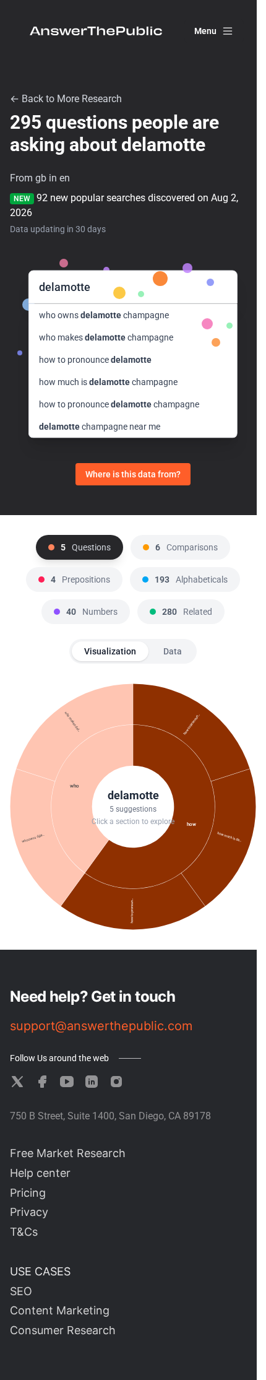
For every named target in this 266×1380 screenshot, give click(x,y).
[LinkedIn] (91, 1081)
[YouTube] (66, 1081)
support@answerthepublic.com (101, 1026)
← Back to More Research (66, 99)
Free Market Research (68, 1153)
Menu (205, 31)
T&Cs (24, 1231)
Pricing (28, 1192)
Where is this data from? (133, 474)
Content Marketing (59, 1310)
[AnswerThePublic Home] (96, 31)
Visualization (110, 651)
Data (172, 651)
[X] (17, 1081)
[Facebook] (42, 1081)
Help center (40, 1172)
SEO (21, 1291)
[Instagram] (116, 1081)
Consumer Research (63, 1330)
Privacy (29, 1211)
